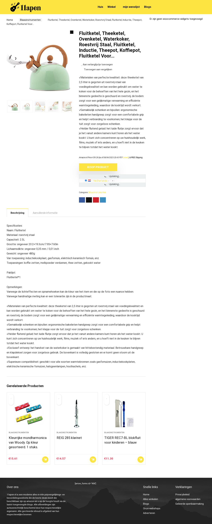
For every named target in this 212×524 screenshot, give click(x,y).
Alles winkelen (150, 499)
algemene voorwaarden (187, 499)
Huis (100, 6)
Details (126, 157)
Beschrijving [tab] (17, 213)
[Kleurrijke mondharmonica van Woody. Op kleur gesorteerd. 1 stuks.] (28, 414)
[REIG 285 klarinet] (76, 414)
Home (10, 20)
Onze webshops (151, 508)
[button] (71, 32)
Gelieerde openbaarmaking (189, 503)
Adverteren (149, 513)
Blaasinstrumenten (30, 20)
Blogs (147, 6)
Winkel (111, 6)
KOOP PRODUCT (98, 167)
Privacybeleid (182, 494)
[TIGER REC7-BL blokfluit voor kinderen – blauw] (123, 414)
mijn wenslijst (131, 6)
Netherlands (100, 180)
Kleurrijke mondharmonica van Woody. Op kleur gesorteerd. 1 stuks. (28, 442)
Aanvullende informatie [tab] (45, 213)
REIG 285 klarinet (69, 438)
